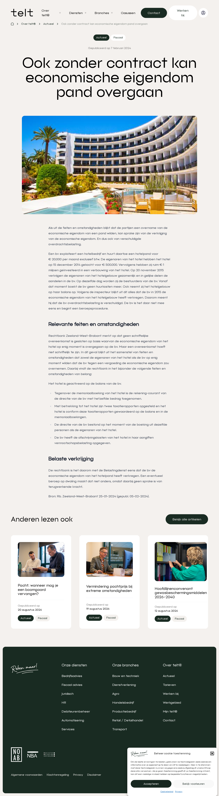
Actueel (169, 676)
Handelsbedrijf (123, 702)
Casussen (128, 13)
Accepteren (151, 783)
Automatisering (73, 720)
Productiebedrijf (124, 711)
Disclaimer (94, 774)
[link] (154, 13)
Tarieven (169, 685)
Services (68, 729)
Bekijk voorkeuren (194, 783)
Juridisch (68, 693)
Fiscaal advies (72, 685)
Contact (169, 720)
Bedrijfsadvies (72, 676)
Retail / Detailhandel (127, 720)
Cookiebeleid (166, 791)
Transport (119, 729)
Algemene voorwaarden (26, 774)
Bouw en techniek (125, 676)
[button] (212, 753)
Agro (115, 693)
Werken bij (170, 693)
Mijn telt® (170, 711)
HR (64, 702)
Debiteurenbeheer (76, 711)
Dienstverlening (124, 685)
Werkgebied (172, 702)
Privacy (178, 791)
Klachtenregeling (58, 774)
